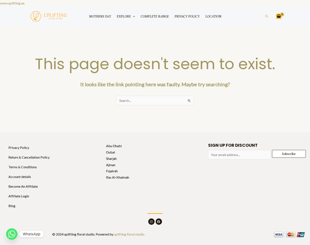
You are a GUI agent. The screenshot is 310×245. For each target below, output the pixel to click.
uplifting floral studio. (129, 234)
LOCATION (213, 16)
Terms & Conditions (22, 167)
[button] (133, 16)
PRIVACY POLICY (187, 16)
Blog (11, 206)
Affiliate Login (18, 196)
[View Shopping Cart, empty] (279, 16)
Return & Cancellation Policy (29, 157)
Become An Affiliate (23, 186)
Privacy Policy (18, 147)
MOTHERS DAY (100, 16)
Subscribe (289, 154)
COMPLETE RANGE (155, 16)
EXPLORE (124, 16)
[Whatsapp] (12, 234)
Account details (19, 177)
